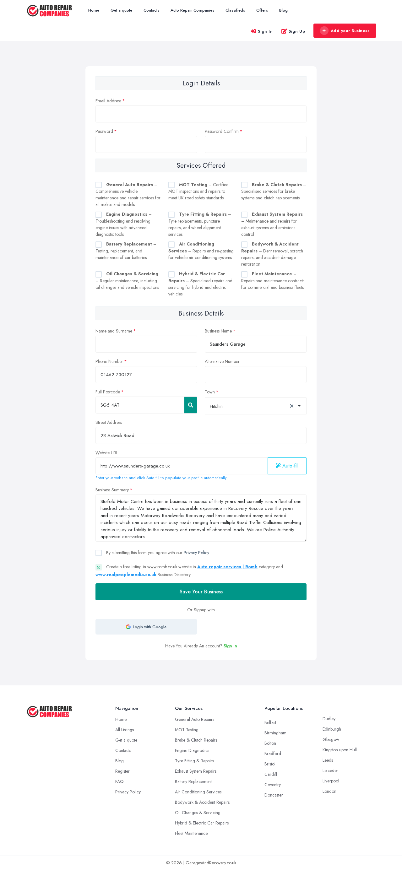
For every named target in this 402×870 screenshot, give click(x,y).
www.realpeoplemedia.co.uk (125, 574)
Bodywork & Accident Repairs (202, 802)
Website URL (106, 453)
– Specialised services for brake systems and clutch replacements (273, 191)
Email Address (108, 101)
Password (104, 131)
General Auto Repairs (194, 719)
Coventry (272, 784)
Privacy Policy (196, 552)
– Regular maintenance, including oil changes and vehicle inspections (127, 280)
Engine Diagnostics (192, 750)
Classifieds (235, 10)
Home (93, 10)
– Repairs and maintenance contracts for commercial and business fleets (272, 280)
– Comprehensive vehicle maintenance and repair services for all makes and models (127, 194)
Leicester (330, 770)
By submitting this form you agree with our (157, 552)
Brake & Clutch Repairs (196, 740)
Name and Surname (113, 331)
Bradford (272, 753)
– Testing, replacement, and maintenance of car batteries (125, 251)
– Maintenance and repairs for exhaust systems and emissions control (272, 224)
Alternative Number (222, 361)
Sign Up (297, 31)
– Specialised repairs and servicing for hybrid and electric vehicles (200, 284)
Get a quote (121, 10)
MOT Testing (186, 730)
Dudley (329, 719)
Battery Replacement (193, 781)
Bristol (269, 764)
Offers (262, 10)
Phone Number (109, 361)
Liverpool (331, 781)
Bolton (270, 743)
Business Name (218, 331)
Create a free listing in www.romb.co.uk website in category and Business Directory (189, 571)
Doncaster (273, 795)
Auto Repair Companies (192, 10)
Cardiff (270, 774)
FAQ (119, 781)
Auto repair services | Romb (227, 567)
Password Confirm (222, 131)
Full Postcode (107, 392)
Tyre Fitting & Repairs (194, 761)
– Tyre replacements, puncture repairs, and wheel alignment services (199, 224)
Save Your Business (201, 591)
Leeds (328, 760)
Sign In (265, 31)
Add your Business (350, 31)
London (329, 791)
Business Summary (112, 490)
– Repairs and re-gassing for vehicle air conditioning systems (201, 251)
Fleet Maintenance (191, 833)
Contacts (151, 10)
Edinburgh (332, 729)
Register (122, 771)
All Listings (124, 730)
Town (210, 392)
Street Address (108, 422)
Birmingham (275, 733)
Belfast (270, 722)
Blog (283, 10)
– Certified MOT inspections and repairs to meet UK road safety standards (198, 191)
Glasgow (331, 739)
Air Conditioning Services (198, 792)
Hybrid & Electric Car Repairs (202, 823)
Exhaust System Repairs (195, 771)
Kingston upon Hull (340, 750)
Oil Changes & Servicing (197, 812)
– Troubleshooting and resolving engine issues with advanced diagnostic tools (123, 224)
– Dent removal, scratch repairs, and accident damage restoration (272, 254)
